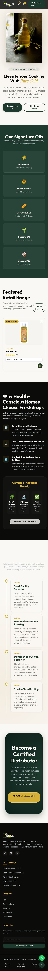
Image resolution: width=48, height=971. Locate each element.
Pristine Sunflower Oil (11, 877)
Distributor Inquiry (34, 107)
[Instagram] (11, 853)
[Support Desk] (42, 965)
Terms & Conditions (21, 965)
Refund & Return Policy (38, 965)
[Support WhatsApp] (42, 958)
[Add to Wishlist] (41, 321)
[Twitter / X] (17, 853)
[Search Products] (13, 4)
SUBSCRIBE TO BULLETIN (24, 946)
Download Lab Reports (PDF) (25, 521)
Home (5, 900)
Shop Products (8, 904)
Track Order (7, 917)
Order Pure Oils (36, 4)
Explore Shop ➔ (12, 107)
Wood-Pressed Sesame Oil (13, 873)
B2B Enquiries (8, 912)
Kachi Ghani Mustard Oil (12, 868)
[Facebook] (5, 853)
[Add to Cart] (40, 365)
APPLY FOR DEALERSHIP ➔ (24, 797)
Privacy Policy (7, 965)
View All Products (39, 307)
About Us (6, 908)
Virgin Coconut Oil (9, 881)
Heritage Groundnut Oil (11, 885)
